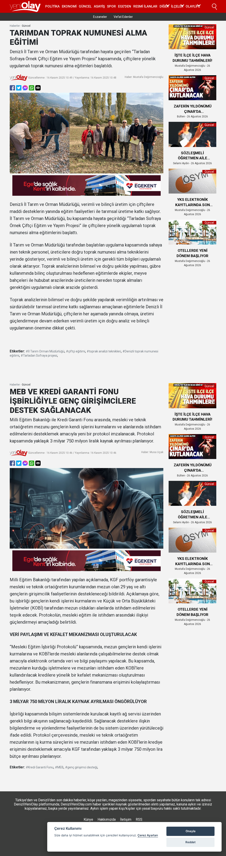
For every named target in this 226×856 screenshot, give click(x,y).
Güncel (85, 6)
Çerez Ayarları (147, 835)
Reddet (190, 842)
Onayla (191, 831)
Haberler (15, 25)
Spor (111, 6)
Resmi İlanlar (145, 6)
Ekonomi (69, 6)
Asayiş (99, 6)
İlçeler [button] (177, 6)
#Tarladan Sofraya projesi (39, 355)
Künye (88, 819)
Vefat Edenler (123, 17)
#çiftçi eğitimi (75, 351)
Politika (52, 6)
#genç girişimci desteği (81, 767)
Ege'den (124, 6)
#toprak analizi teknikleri (104, 351)
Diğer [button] (164, 6)
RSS (139, 819)
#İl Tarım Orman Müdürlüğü (45, 351)
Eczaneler (100, 17)
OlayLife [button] (193, 6)
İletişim (125, 819)
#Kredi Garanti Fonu (39, 767)
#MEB (59, 767)
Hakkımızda (107, 819)
